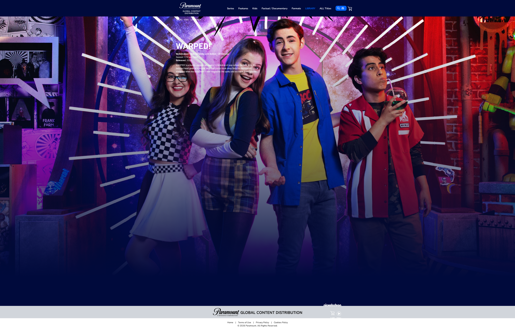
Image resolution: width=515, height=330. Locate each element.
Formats (296, 8)
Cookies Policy (281, 322)
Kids (254, 8)
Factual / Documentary (274, 8)
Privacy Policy (262, 322)
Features (243, 8)
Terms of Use (244, 322)
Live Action (195, 19)
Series (230, 8)
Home (230, 322)
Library (310, 8)
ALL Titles (325, 8)
